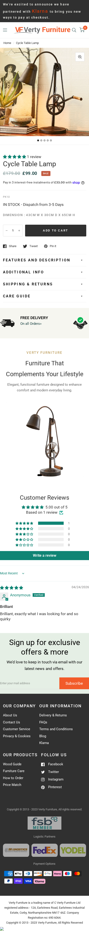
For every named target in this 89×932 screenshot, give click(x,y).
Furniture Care (13, 771)
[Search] (74, 30)
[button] (15, 156)
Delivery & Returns (53, 715)
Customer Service (16, 729)
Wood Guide (12, 764)
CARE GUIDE (17, 296)
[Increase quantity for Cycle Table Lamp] (19, 230)
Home (7, 43)
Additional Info (23, 272)
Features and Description (37, 260)
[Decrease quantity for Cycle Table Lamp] (6, 230)
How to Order (13, 778)
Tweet (33, 246)
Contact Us (11, 722)
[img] (11, 587)
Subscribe (74, 683)
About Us (10, 715)
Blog (42, 736)
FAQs (43, 722)
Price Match (12, 785)
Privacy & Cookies (17, 736)
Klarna (44, 743)
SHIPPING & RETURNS (28, 284)
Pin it (53, 246)
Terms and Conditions (56, 729)
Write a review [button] (44, 555)
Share (12, 246)
